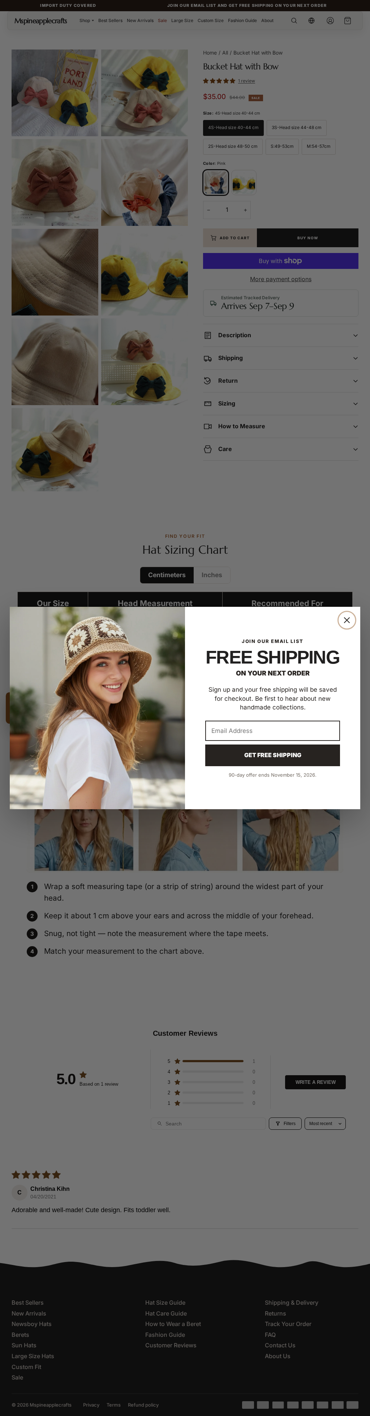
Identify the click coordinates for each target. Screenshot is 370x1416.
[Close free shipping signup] (346, 620)
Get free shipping (272, 755)
